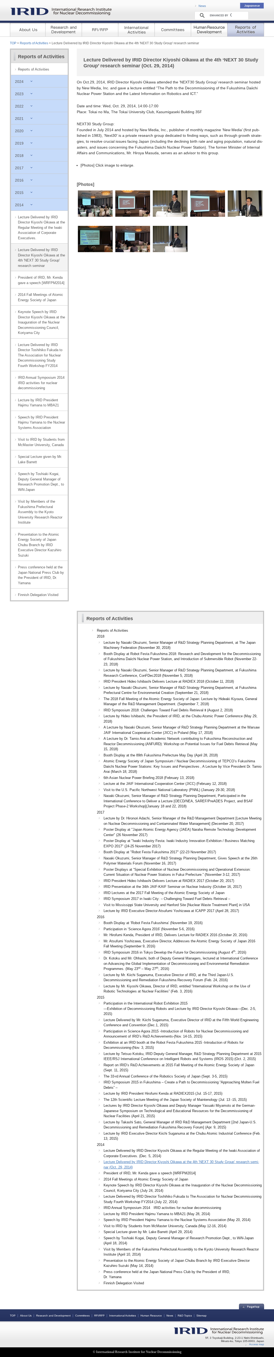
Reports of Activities (34, 43)
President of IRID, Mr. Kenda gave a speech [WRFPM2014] (41, 280)
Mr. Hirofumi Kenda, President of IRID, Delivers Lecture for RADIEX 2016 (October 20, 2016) (175, 935)
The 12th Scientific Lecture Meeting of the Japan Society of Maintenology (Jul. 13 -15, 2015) (175, 1100)
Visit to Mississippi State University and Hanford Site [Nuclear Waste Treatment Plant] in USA (177, 905)
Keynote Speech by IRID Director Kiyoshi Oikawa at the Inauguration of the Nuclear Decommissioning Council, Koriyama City (41, 322)
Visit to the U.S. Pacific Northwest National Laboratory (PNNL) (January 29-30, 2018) (169, 790)
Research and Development (53, 1315)
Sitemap (201, 1315)
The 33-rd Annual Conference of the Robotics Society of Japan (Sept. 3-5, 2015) (165, 1076)
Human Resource (151, 1315)
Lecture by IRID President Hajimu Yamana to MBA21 (38, 402)
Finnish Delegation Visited (38, 595)
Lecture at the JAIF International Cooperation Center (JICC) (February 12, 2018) (165, 784)
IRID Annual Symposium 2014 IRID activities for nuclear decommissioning (43, 383)
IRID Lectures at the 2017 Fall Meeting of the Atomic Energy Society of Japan (164, 893)
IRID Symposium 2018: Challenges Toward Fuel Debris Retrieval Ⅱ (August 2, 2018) (168, 710)
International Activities (122, 1315)
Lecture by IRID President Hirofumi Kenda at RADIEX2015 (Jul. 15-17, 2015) (163, 1093)
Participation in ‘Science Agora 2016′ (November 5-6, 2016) (149, 929)
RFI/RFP (99, 1315)
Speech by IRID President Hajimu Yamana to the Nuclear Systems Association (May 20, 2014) (177, 1220)
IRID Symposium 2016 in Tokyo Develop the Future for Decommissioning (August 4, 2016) (175, 952)
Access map (256, 1344)
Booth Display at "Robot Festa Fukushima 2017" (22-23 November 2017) (160, 852)
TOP (13, 43)
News (202, 6)
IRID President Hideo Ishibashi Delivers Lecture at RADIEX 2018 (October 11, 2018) (169, 681)
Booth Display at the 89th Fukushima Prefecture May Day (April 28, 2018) (161, 755)
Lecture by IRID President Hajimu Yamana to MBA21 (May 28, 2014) (157, 1214)
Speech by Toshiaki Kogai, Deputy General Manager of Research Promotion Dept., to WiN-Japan (41, 482)
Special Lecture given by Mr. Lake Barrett (40, 459)
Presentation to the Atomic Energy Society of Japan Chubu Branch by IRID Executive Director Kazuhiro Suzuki (39, 544)
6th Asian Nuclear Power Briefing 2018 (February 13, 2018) (149, 778)
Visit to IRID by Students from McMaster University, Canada (41, 442)
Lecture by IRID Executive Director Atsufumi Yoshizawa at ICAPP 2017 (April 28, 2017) (171, 911)
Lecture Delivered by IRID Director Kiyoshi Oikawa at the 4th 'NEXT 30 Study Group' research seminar (41, 258)
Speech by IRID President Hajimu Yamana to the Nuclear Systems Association (41, 422)
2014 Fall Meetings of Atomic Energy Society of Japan (40, 297)
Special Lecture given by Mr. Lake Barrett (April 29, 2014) (148, 1232)
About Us (26, 1315)
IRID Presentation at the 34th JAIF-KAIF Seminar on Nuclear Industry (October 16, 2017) (173, 887)
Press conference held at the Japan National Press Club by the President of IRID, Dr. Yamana (41, 575)
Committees (82, 1315)
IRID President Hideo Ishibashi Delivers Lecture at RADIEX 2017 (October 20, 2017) (169, 881)
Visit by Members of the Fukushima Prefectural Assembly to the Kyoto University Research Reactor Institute (40, 511)
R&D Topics (185, 1315)
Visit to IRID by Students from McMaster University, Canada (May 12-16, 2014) (165, 1226)
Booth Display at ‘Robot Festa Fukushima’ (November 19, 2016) (153, 923)
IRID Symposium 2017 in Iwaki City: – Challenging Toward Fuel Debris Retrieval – (167, 899)
